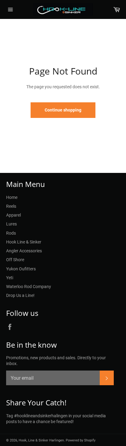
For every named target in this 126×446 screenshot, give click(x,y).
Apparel (13, 215)
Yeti (9, 277)
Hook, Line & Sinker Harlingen (41, 440)
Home (11, 197)
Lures (11, 223)
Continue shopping (63, 110)
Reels (11, 206)
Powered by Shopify (80, 440)
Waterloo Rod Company (28, 286)
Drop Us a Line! (20, 295)
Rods (11, 233)
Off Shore (15, 259)
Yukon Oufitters (21, 268)
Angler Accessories (24, 250)
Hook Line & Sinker (23, 241)
